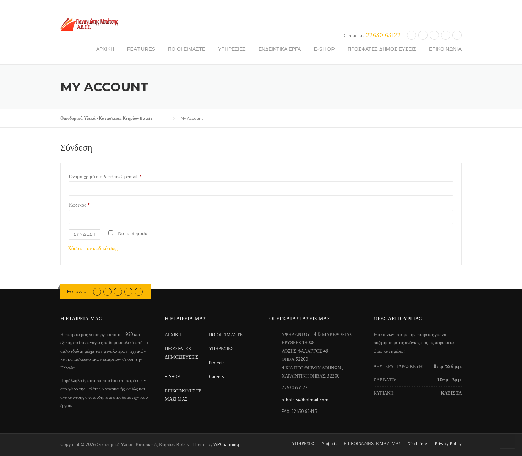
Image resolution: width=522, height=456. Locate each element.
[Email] (457, 35)
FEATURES (141, 49)
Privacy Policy (448, 443)
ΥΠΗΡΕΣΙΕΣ (232, 49)
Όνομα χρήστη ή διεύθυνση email (106, 177)
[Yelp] (445, 35)
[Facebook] (107, 291)
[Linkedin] (423, 35)
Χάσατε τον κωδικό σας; (93, 248)
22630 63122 (383, 35)
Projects (217, 363)
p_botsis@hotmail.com (305, 400)
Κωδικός (81, 205)
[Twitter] (411, 35)
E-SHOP (324, 49)
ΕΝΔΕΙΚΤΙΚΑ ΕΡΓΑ (280, 49)
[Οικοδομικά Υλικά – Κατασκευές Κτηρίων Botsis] (89, 24)
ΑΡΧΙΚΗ (105, 49)
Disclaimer (418, 443)
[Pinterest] (434, 35)
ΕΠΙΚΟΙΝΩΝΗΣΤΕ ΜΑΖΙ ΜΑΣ (372, 443)
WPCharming (226, 444)
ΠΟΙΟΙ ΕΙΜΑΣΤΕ (186, 49)
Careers (216, 377)
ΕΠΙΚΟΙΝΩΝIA (445, 49)
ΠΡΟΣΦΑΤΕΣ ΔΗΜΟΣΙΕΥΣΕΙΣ (382, 49)
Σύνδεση (85, 234)
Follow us (77, 291)
